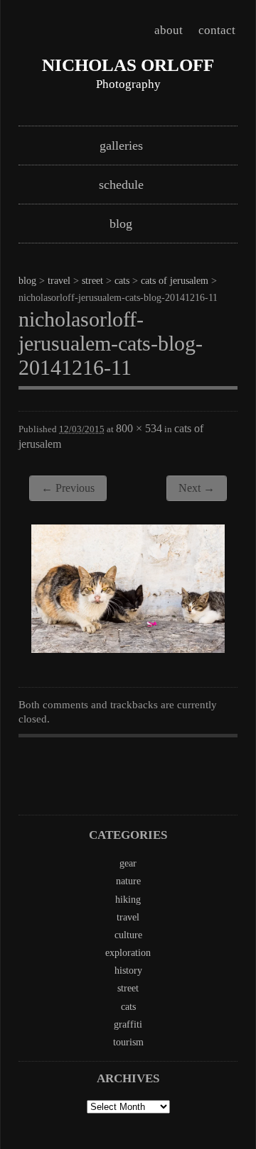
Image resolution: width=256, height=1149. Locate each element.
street (92, 280)
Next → (196, 488)
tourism (128, 1042)
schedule (121, 184)
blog (121, 223)
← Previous (68, 488)
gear (128, 863)
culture (128, 935)
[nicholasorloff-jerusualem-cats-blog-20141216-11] (128, 649)
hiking (128, 899)
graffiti (128, 1024)
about (168, 30)
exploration (128, 952)
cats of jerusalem (174, 280)
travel (59, 280)
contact (216, 30)
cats (121, 280)
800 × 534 (139, 428)
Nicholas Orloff (128, 65)
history (128, 970)
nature (128, 881)
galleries (121, 145)
